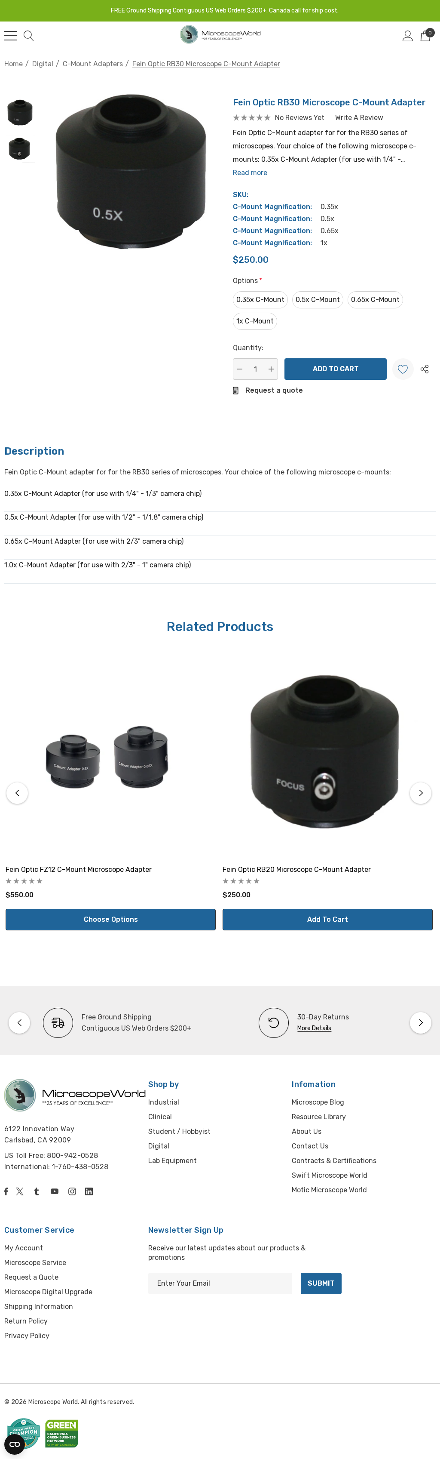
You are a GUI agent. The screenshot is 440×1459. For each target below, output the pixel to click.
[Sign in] (408, 35)
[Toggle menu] (10, 35)
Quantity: (248, 348)
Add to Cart (327, 919)
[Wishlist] (403, 369)
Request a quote (274, 390)
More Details (314, 1028)
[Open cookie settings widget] (14, 1444)
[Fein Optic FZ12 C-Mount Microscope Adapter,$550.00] (111, 752)
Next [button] (420, 793)
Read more (250, 173)
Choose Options (111, 919)
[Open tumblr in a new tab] (38, 1191)
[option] (112, 1023)
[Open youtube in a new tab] (56, 1191)
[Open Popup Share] (424, 369)
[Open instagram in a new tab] (73, 1191)
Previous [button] (17, 793)
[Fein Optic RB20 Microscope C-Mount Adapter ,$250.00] (328, 752)
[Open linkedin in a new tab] (91, 1191)
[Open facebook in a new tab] (6, 1191)
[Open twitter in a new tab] (21, 1191)
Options (247, 281)
